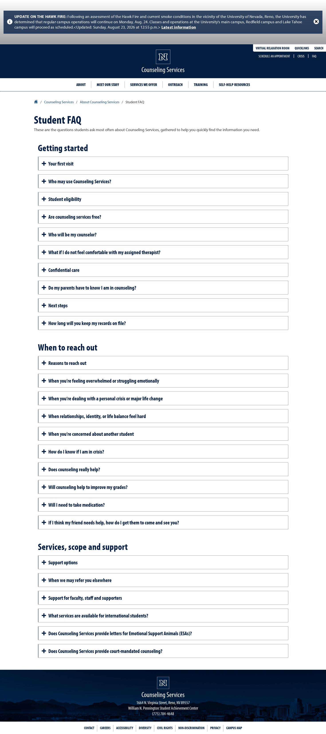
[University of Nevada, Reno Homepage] (163, 683)
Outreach (175, 84)
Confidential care (63, 270)
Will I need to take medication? (76, 504)
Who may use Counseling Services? (79, 181)
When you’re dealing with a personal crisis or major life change (105, 398)
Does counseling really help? (74, 469)
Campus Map (234, 728)
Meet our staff (108, 84)
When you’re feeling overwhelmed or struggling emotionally (103, 380)
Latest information (178, 27)
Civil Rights (165, 728)
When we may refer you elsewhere (80, 580)
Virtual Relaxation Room (272, 48)
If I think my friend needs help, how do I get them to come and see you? (113, 522)
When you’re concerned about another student (91, 433)
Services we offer (143, 84)
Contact (89, 728)
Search (318, 48)
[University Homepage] (36, 102)
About (81, 84)
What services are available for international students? (98, 615)
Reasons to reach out (67, 363)
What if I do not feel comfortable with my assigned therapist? (104, 252)
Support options (63, 562)
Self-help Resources (234, 84)
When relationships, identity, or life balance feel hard (97, 416)
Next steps (58, 305)
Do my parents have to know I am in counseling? (92, 287)
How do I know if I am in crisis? (76, 451)
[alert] (163, 22)
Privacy (215, 728)
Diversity (145, 728)
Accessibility (124, 728)
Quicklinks (302, 48)
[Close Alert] (316, 21)
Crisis (301, 56)
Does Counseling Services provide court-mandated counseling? (105, 651)
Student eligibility (64, 199)
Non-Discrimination (191, 728)
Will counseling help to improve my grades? (88, 487)
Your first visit (60, 163)
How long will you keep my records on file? (87, 323)
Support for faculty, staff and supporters (85, 597)
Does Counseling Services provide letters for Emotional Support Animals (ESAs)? (120, 633)
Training (201, 84)
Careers (105, 728)
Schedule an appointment (274, 56)
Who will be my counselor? (72, 234)
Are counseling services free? (74, 216)
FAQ (314, 56)
